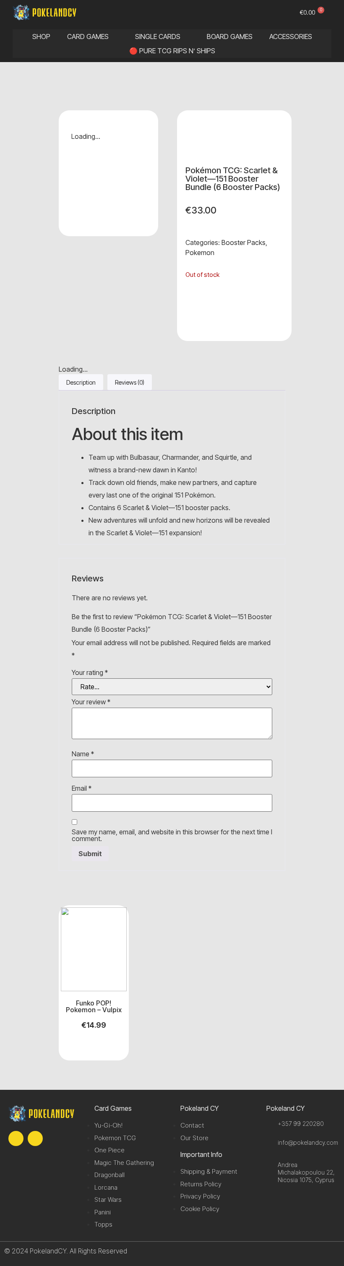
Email (81, 788)
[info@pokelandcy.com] (270, 1142)
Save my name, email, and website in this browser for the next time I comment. (172, 835)
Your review (91, 701)
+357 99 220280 (301, 1123)
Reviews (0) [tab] (129, 382)
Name (83, 753)
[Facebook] (15, 1138)
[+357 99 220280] (270, 1123)
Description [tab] (81, 382)
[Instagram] (35, 1138)
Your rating (90, 672)
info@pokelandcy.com (308, 1142)
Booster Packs (244, 242)
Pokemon (199, 252)
